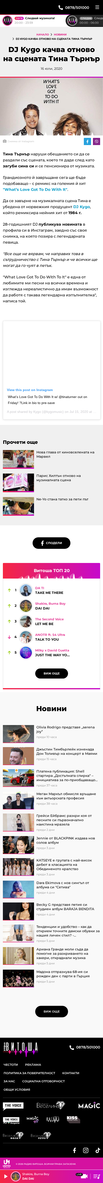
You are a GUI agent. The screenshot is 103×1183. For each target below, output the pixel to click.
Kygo (37, 412)
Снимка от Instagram (21, 141)
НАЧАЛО (42, 34)
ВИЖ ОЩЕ (52, 673)
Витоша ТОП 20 (52, 570)
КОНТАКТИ (70, 1073)
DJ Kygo (81, 207)
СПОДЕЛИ (53, 543)
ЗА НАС (9, 1081)
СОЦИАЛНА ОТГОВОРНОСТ (43, 1081)
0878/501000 (87, 1047)
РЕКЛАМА (33, 1064)
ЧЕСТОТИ (11, 1064)
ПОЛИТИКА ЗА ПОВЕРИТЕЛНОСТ (29, 1073)
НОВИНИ (60, 34)
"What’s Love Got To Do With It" (35, 189)
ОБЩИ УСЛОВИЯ (17, 1089)
